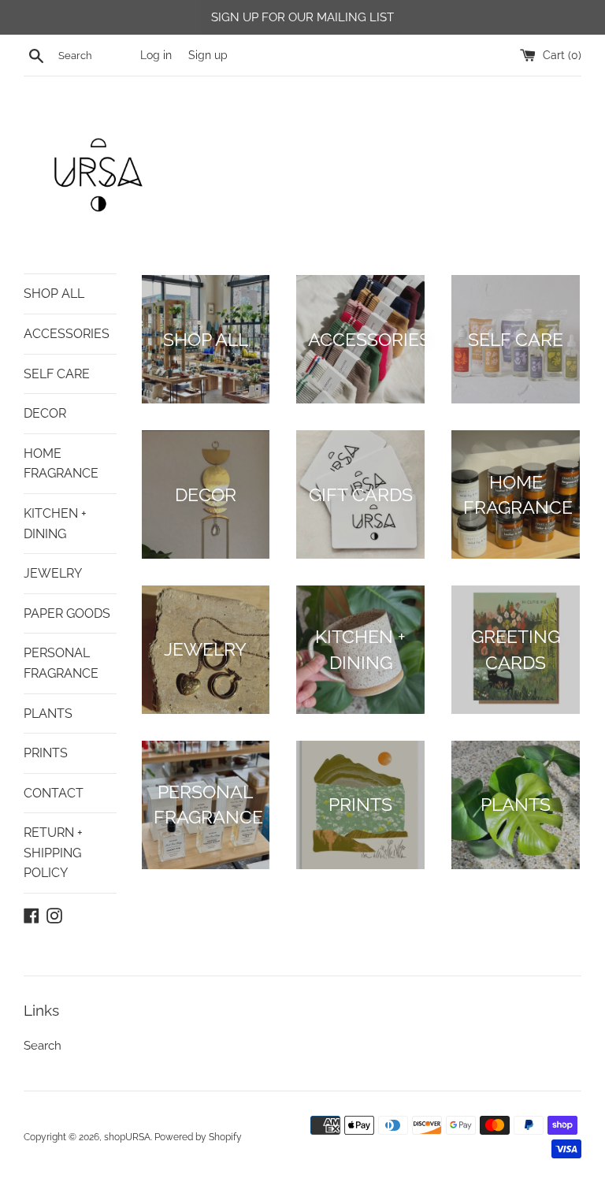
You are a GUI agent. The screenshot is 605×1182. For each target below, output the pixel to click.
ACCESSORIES (66, 333)
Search (42, 1046)
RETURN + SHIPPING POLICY (53, 852)
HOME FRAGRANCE (61, 463)
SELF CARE (57, 373)
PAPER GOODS (67, 613)
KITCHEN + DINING (55, 523)
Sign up (208, 55)
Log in (156, 55)
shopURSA (127, 1137)
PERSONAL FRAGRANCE (61, 663)
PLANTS (48, 713)
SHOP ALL (54, 293)
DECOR (45, 413)
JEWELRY (53, 573)
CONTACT (54, 793)
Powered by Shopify (198, 1137)
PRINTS (46, 752)
